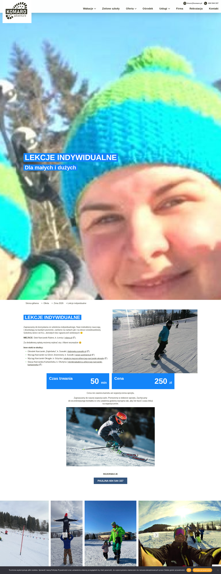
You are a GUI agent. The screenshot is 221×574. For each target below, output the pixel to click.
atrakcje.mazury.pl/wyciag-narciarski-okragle (84, 358)
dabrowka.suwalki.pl (77, 351)
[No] (218, 570)
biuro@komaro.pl (194, 3)
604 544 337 (213, 3)
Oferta (130, 8)
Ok (189, 570)
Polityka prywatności (202, 570)
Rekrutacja (196, 8)
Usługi (163, 8)
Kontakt (213, 8)
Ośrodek (148, 8)
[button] (65, 535)
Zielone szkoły (111, 8)
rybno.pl (68, 338)
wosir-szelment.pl (83, 355)
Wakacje (88, 8)
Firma (179, 8)
